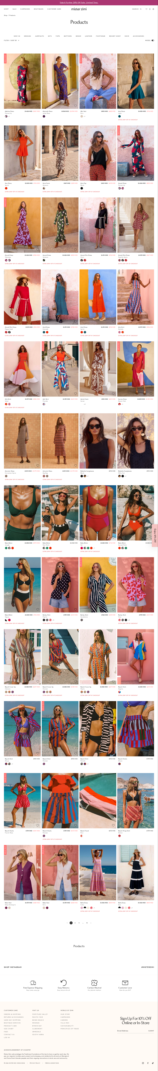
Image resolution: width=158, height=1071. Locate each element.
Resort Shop (115, 36)
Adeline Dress (9, 112)
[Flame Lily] (6, 116)
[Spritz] (6, 188)
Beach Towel (84, 832)
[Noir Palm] (9, 548)
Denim (78, 36)
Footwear (100, 36)
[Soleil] (122, 332)
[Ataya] (6, 764)
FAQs (6, 1032)
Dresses (27, 36)
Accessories (138, 36)
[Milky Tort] (85, 476)
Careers (64, 1020)
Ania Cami (46, 184)
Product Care (10, 1026)
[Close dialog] (154, 508)
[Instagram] (143, 1063)
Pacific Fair (37, 1017)
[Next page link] (91, 923)
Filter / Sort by (10, 40)
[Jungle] (6, 548)
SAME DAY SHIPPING (12, 1020)
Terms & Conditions (52, 1063)
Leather (88, 36)
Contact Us (9, 1034)
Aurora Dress (122, 400)
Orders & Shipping (12, 1014)
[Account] (150, 9)
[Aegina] (119, 692)
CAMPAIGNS (25, 9)
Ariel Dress (46, 328)
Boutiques (38, 9)
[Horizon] (12, 692)
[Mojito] (9, 692)
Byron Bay (37, 1026)
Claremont (37, 1029)
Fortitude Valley (40, 1014)
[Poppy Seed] (85, 260)
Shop (6, 9)
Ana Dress (121, 112)
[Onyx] (81, 260)
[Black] (81, 188)
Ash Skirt (46, 400)
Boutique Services (12, 1023)
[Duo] (85, 908)
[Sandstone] (47, 620)
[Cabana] (6, 692)
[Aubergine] (47, 908)
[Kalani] (119, 836)
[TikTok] (153, 1063)
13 (87, 923)
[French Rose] (6, 836)
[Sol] (81, 548)
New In (17, 36)
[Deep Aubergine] (6, 908)
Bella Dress (84, 904)
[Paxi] (81, 836)
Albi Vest (83, 112)
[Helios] (88, 908)
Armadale (36, 1032)
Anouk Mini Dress (86, 256)
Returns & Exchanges (14, 1017)
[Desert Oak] (119, 404)
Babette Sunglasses (87, 472)
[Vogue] (6, 620)
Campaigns (65, 1017)
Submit (151, 1031)
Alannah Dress (47, 112)
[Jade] (119, 116)
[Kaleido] (119, 332)
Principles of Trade (70, 1029)
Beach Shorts (122, 760)
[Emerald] (44, 332)
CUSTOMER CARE (54, 9)
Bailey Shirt (46, 616)
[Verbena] (44, 260)
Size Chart (9, 1029)
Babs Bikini (8, 544)
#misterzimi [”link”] (147, 967)
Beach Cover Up (10, 688)
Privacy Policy (35, 1063)
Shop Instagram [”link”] (13, 967)
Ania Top (83, 184)
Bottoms (68, 36)
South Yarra (38, 1034)
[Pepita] (44, 620)
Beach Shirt (122, 688)
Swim (127, 36)
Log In (7, 1037)
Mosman (36, 1023)
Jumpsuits (39, 36)
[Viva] (50, 620)
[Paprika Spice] (119, 260)
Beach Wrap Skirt (124, 832)
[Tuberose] (122, 188)
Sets (50, 36)
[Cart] (153, 9)
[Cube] (81, 908)
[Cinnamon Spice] (6, 476)
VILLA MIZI (65, 1023)
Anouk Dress (122, 184)
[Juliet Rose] (44, 116)
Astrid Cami (84, 400)
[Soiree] (81, 404)
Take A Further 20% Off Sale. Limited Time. (79, 2)
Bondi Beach (38, 1020)
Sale (15, 9)
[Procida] (44, 404)
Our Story (65, 1014)
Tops (58, 36)
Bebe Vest (10, 904)
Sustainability (67, 1026)
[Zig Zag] (44, 476)
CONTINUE (121, 544)
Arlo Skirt (121, 328)
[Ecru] (81, 116)
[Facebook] (148, 1063)
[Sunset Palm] (12, 548)
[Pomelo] (9, 764)
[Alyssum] (44, 188)
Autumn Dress (10, 472)
